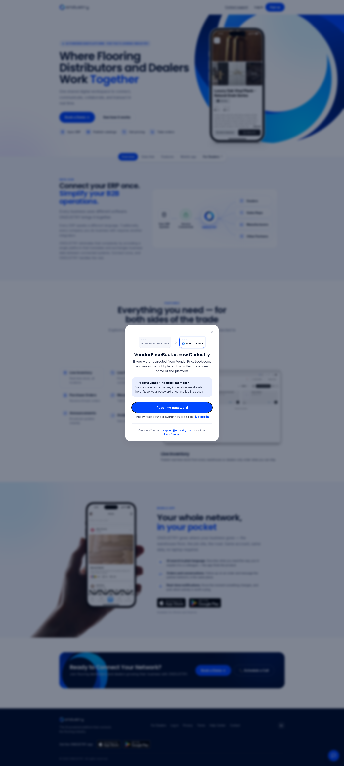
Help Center (171, 434)
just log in (202, 416)
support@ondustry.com (177, 430)
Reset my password (172, 408)
